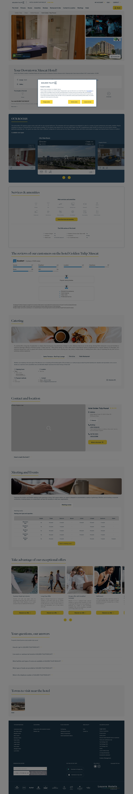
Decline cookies (74, 102)
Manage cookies (46, 102)
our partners (89, 90)
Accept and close (87, 102)
